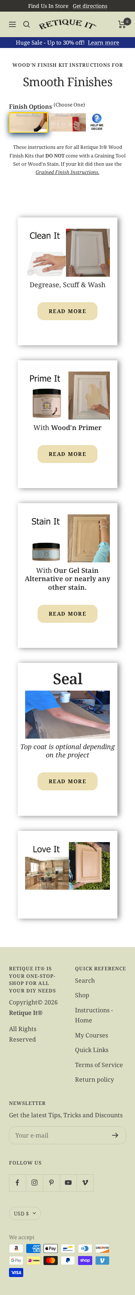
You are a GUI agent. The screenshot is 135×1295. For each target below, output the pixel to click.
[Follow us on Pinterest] (51, 1182)
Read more (68, 311)
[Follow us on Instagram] (34, 1182)
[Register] (115, 1135)
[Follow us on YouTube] (68, 1182)
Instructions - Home (94, 1015)
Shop (82, 995)
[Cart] (122, 24)
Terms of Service (99, 1065)
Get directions (90, 5)
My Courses (91, 1035)
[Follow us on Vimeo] (84, 1182)
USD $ (21, 1213)
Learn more (103, 42)
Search (85, 980)
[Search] (26, 24)
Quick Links (91, 1050)
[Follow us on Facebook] (17, 1182)
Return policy (94, 1079)
